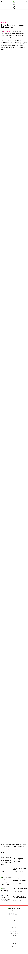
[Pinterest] (13, 914)
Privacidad (14, 935)
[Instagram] (11, 914)
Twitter (14, 948)
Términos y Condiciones (14, 933)
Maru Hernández (7, 31)
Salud (14, 924)
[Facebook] (9, 914)
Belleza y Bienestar (14, 922)
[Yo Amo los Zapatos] (14, 4)
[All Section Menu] (2, 2)
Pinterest (14, 945)
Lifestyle (4, 22)
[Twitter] (18, 914)
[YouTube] (16, 914)
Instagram (14, 943)
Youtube (14, 947)
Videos (14, 927)
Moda (14, 920)
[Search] (26, 2)
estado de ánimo (5, 37)
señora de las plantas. (13, 850)
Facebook (14, 941)
